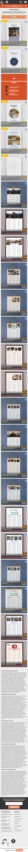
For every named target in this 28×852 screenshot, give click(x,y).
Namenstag (17, 816)
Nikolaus (16, 821)
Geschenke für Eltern (5, 821)
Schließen (26, 6)
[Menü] (10, 841)
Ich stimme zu (19, 850)
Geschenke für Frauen (5, 817)
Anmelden (14, 807)
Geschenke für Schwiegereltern (6, 828)
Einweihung (17, 826)
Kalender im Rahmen (6, 12)
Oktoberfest (18, 830)
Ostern (16, 823)
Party (16, 828)
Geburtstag (17, 814)
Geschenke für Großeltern (5, 824)
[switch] (8, 845)
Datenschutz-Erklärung (10, 850)
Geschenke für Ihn (6, 831)
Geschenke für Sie (6, 814)
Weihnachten (18, 819)
